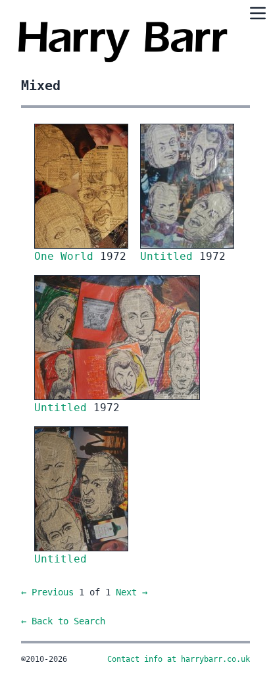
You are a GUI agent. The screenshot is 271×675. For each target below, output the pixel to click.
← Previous (47, 592)
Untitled (169, 256)
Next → (131, 592)
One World (67, 256)
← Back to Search (63, 621)
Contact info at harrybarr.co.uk (178, 659)
